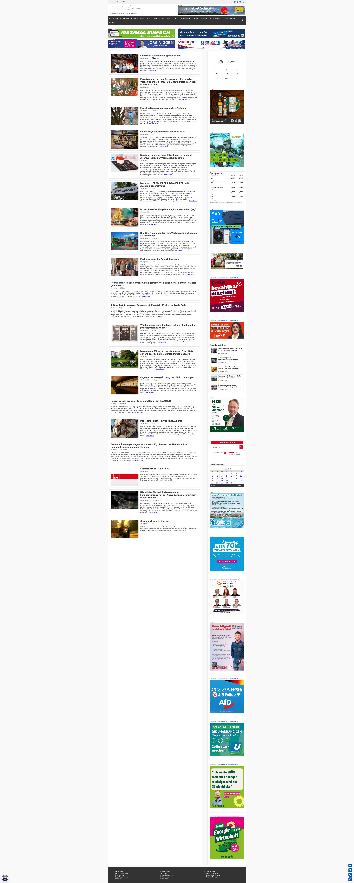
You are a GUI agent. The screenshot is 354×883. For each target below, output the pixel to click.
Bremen (124, 449)
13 (212, 478)
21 (217, 480)
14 (217, 478)
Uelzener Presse (211, 877)
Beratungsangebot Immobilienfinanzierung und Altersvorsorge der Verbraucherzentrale (166, 156)
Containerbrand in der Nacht (155, 521)
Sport (149, 18)
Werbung (163, 873)
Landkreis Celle (126, 308)
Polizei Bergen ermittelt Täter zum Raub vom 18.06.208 (141, 401)
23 (227, 480)
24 (231, 480)
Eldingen (154, 330)
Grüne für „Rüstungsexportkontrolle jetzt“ (162, 131)
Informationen (120, 875)
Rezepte (156, 18)
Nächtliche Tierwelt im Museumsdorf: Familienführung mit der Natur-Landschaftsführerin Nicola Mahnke (168, 495)
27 (212, 483)
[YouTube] (240, 2)
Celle (153, 87)
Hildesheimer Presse (213, 875)
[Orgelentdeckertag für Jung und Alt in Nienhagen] (124, 394)
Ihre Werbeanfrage (121, 877)
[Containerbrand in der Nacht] (124, 538)
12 (241, 476)
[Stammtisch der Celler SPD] (124, 485)
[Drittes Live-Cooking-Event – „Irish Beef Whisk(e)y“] (124, 226)
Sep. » (240, 485)
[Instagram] (235, 2)
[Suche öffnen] (243, 20)
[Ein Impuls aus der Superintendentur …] (124, 276)
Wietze (154, 110)
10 (231, 476)
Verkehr (195, 18)
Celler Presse (119, 871)
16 (227, 478)
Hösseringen (155, 500)
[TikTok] (237, 2)
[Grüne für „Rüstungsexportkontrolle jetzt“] (124, 148)
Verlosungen (166, 18)
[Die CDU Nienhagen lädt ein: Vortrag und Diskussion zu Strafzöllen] (124, 249)
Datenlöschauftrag (166, 875)
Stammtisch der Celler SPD (155, 468)
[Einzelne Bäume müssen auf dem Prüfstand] (124, 124)
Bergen (124, 403)
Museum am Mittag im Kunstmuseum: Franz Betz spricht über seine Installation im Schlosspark (166, 352)
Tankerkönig (216, 202)
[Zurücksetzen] (350, 879)
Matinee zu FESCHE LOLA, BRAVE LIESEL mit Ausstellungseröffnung (164, 184)
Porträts (118, 879)
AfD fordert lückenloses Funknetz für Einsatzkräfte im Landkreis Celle (148, 305)
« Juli (213, 485)
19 (241, 478)
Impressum (164, 879)
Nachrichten (113, 18)
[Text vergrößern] (350, 865)
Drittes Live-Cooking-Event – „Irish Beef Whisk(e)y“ (168, 209)
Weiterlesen (152, 71)
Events (176, 18)
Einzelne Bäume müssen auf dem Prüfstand (163, 108)
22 (222, 480)
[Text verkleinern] (350, 870)
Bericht (156, 58)
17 (231, 478)
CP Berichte (124, 18)
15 (222, 478)
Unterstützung (165, 871)
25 (236, 480)
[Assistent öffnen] (5, 878)
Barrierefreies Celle (212, 873)
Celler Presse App (121, 873)
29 (222, 483)
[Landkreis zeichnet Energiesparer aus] (124, 72)
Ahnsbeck (155, 262)
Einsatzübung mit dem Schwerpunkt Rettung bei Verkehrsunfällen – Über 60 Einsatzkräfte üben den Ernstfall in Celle (168, 82)
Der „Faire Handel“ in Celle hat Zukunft (161, 420)
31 (231, 483)
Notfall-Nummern (229, 18)
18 (236, 478)
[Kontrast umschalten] (350, 875)
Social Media (214, 18)
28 (217, 483)
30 (227, 483)
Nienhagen (155, 238)
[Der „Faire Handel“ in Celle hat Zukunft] (124, 437)
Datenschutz (164, 877)
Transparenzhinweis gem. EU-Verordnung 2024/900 (126, 39)
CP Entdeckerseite (137, 18)
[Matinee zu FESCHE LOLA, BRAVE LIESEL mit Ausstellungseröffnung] (124, 200)
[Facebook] (232, 2)
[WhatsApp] (243, 2)
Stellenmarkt (185, 18)
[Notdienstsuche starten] (241, 447)
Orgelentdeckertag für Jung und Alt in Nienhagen (167, 377)
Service (203, 18)
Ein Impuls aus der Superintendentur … (161, 259)
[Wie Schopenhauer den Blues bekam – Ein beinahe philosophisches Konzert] (124, 341)
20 (212, 480)
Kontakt (112, 22)
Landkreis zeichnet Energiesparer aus (160, 55)
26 (241, 480)
